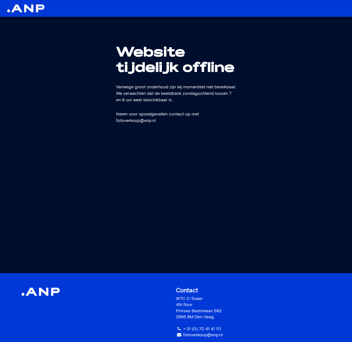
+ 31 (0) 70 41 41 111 (202, 329)
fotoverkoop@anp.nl (136, 121)
